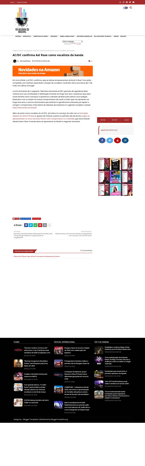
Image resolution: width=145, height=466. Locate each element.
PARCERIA (123, 36)
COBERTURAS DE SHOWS (40, 36)
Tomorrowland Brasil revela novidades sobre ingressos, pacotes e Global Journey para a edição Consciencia (117, 395)
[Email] (45, 225)
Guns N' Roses (25, 219)
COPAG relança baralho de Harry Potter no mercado (36, 401)
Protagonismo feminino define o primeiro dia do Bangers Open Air (76, 362)
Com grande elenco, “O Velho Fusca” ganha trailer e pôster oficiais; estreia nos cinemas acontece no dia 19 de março (35, 388)
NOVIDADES (54, 36)
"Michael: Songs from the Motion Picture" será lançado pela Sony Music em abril (36, 363)
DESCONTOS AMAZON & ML (84, 36)
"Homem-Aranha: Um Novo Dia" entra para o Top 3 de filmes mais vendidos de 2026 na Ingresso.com (37, 350)
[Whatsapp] (35, 225)
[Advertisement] (52, 325)
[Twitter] (31, 225)
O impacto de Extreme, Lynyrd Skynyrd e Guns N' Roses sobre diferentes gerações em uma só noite (76, 375)
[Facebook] (26, 225)
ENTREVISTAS (27, 36)
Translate (78, 44)
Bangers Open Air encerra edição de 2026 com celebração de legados (76, 350)
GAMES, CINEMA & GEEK (67, 36)
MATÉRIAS (18, 36)
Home (12, 2)
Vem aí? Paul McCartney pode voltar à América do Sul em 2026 (117, 382)
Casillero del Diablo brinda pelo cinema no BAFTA (35, 375)
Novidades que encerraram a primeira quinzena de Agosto (116, 372)
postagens (28, 51)
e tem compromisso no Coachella (59, 119)
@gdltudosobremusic (109, 130)
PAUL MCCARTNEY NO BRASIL (102, 36)
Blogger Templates (30, 419)
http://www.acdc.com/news (24, 107)
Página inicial (18, 51)
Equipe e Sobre (22, 2)
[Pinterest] (40, 225)
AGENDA (116, 36)
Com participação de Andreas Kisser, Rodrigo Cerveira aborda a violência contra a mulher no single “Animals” (118, 360)
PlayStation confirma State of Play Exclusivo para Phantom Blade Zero (118, 348)
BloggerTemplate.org (59, 419)
